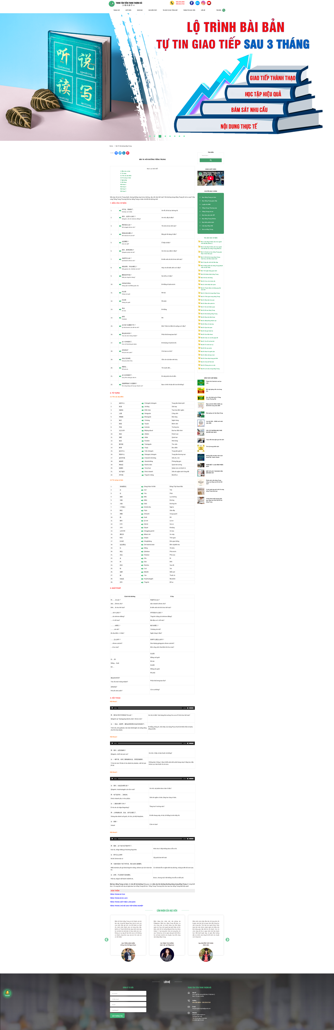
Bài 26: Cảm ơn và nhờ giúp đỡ (209, 337)
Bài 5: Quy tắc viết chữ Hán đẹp (209, 262)
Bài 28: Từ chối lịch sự (207, 344)
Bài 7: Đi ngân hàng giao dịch (209, 270)
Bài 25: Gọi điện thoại (207, 334)
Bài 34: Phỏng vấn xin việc (208, 365)
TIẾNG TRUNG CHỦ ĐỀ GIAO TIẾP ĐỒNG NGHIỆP (126, 905)
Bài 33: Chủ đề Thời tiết (207, 362)
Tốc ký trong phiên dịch (212, 446)
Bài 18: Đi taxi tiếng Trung (208, 310)
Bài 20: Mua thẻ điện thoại (208, 317)
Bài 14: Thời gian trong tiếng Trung (210, 296)
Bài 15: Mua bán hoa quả (207, 300)
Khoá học (140, 10)
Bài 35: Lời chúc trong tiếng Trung (210, 368)
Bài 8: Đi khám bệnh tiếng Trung (209, 274)
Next (227, 939)
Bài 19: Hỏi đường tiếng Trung (209, 313)
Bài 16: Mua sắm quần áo (208, 303)
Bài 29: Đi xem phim (206, 348)
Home (111, 146)
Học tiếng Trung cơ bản (209, 197)
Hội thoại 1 (123, 184)
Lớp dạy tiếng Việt (207, 225)
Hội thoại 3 (123, 189)
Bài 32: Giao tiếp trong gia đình (209, 358)
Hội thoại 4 (123, 191)
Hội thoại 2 (123, 186)
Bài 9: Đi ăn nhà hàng (207, 277)
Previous (106, 939)
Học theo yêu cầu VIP (208, 215)
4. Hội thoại (123, 182)
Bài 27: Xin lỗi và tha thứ (207, 341)
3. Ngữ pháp (123, 180)
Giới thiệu (128, 10)
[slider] (191, 707)
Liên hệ (203, 10)
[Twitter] (120, 153)
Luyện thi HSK (206, 204)
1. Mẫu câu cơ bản (125, 171)
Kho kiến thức (153, 10)
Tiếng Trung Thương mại (209, 208)
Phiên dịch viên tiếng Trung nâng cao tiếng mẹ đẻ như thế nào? (214, 482)
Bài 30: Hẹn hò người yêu (208, 351)
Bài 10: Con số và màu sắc (208, 281)
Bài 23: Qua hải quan (206, 327)
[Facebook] (116, 153)
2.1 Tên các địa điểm (125, 175)
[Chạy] (112, 708)
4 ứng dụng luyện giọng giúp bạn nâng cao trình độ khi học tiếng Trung (214, 500)
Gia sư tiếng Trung (207, 229)
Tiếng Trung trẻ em (207, 211)
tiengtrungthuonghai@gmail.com (201, 1008)
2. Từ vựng (123, 173)
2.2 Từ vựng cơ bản (125, 177)
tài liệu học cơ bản (210, 238)
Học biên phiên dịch (208, 222)
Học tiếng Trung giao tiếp (209, 201)
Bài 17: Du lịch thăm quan (208, 307)
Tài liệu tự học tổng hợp (170, 10)
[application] (152, 708)
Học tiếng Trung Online (209, 218)
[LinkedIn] (124, 153)
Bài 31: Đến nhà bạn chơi (208, 355)
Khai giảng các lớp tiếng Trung (214, 413)
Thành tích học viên (189, 10)
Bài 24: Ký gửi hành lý (207, 331)
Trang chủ (117, 10)
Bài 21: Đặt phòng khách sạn (208, 320)
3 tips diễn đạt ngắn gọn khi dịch (215, 439)
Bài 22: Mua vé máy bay (207, 324)
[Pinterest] (128, 153)
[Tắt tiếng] (188, 708)
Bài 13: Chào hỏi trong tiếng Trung (210, 293)
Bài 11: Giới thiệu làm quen (208, 284)
